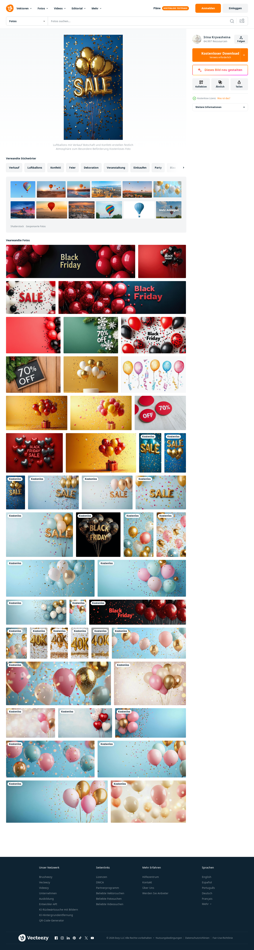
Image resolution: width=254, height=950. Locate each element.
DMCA (100, 882)
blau (173, 167)
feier (72, 167)
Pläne (157, 8)
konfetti (55, 167)
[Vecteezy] (10, 8)
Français (207, 898)
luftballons (34, 167)
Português (208, 888)
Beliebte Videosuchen (109, 904)
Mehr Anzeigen (169, 210)
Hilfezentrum (150, 877)
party (158, 167)
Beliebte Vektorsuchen (110, 893)
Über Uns (148, 888)
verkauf (14, 167)
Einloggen (235, 8)
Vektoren (23, 8)
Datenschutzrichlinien (197, 937)
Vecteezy (44, 882)
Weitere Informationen (208, 107)
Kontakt (147, 882)
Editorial (77, 8)
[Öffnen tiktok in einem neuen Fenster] (80, 937)
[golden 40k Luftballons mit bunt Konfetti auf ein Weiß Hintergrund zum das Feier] (38, 643)
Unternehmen (48, 893)
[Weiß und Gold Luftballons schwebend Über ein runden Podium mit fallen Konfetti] (91, 374)
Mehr (95, 8)
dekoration (91, 167)
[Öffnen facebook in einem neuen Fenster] (56, 937)
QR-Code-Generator (51, 920)
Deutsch (207, 893)
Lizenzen (101, 877)
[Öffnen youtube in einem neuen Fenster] (92, 937)
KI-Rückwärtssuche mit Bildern (58, 909)
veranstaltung (116, 167)
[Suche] (232, 21)
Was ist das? (223, 98)
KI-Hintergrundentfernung (56, 915)
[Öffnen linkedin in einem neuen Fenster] (68, 937)
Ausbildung (46, 898)
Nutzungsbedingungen (169, 937)
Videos (58, 8)
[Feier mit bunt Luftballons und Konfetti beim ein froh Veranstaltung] (138, 534)
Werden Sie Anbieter (155, 893)
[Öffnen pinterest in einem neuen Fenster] (74, 937)
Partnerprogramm (107, 888)
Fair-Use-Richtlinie (223, 937)
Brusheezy (45, 877)
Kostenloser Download (220, 55)
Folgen (241, 41)
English (206, 877)
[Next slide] (180, 167)
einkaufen (139, 167)
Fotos (41, 8)
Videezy (44, 888)
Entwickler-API (48, 904)
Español (207, 882)
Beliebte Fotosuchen (109, 898)
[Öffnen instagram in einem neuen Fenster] (62, 937)
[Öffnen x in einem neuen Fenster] (86, 937)
